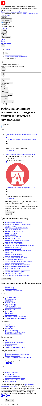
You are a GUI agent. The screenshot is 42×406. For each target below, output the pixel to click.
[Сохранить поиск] (3, 74)
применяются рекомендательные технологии (17, 385)
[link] (4, 35)
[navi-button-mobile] (3, 45)
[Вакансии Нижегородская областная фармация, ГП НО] (23, 175)
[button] (3, 39)
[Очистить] (3, 69)
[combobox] (10, 65)
